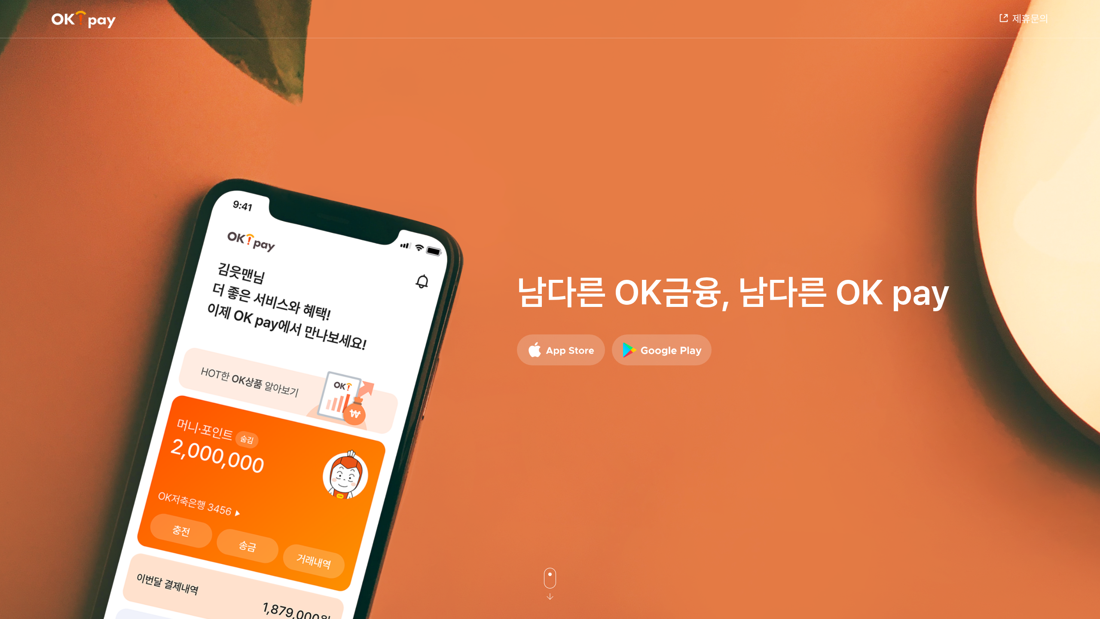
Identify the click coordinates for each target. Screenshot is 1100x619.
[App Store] (561, 349)
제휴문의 (1030, 18)
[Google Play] (662, 349)
